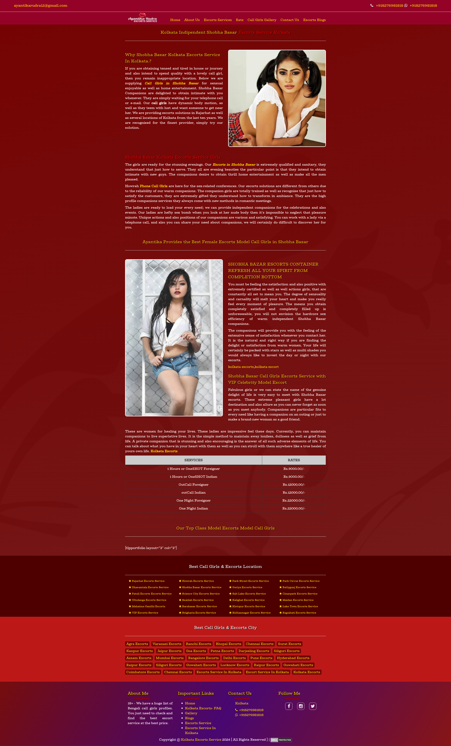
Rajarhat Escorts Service (148, 581)
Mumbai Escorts (170, 658)
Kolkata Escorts (306, 672)
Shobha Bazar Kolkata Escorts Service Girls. (173, 157)
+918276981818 (389, 5)
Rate (239, 19)
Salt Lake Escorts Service (249, 594)
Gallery (191, 713)
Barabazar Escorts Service (199, 606)
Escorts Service (198, 723)
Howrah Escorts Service (198, 581)
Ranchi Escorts (198, 643)
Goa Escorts (196, 650)
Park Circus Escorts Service (301, 581)
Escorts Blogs (314, 19)
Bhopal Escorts (228, 643)
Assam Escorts (139, 658)
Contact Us (289, 19)
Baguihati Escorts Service (299, 613)
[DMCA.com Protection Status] (281, 739)
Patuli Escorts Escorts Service (152, 594)
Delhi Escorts (234, 658)
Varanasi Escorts (167, 643)
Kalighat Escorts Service (248, 600)
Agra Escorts (137, 643)
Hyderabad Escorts (293, 658)
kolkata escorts (241, 366)
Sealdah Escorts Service (198, 600)
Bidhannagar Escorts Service (251, 613)
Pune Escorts (261, 658)
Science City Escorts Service (201, 594)
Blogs (189, 718)
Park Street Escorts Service (250, 581)
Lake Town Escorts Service (300, 606)
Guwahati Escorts (201, 665)
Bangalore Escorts (203, 658)
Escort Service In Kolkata (267, 672)
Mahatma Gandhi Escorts (148, 606)
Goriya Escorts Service (247, 587)
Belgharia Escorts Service (199, 613)
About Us (192, 19)
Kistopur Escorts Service (248, 606)
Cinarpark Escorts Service (300, 594)
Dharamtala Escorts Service (150, 587)
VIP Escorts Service (145, 613)
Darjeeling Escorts (254, 650)
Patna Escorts (222, 650)
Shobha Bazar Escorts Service (201, 587)
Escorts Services (218, 19)
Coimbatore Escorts (143, 672)
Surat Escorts (289, 643)
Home (175, 19)
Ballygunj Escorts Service (299, 587)
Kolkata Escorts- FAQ (203, 708)
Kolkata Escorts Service (201, 739)
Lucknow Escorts (234, 665)
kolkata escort (267, 366)
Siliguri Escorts (287, 650)
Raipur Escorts (139, 665)
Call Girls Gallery (262, 19)
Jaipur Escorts (169, 650)
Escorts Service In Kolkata (218, 672)
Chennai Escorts (260, 643)
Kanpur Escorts (139, 650)
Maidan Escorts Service (298, 600)
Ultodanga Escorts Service (149, 600)
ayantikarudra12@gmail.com (40, 5)
